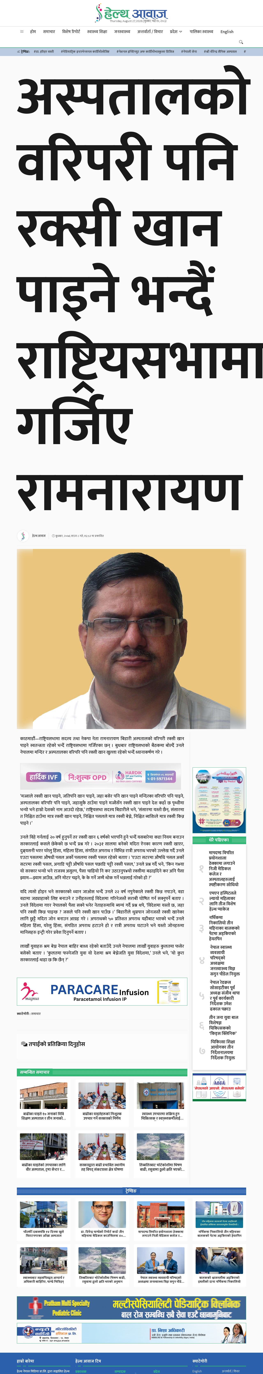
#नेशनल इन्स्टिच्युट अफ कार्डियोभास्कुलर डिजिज (145, 52)
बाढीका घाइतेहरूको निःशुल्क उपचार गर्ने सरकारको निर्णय (102, 1116)
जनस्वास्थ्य (122, 31)
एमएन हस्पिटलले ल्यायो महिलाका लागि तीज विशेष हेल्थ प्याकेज (222, 901)
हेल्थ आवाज (39, 535)
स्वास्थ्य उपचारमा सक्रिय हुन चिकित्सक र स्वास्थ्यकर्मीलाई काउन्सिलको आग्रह (160, 1118)
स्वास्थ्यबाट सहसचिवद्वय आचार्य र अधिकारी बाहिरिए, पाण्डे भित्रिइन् (43, 1280)
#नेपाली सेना (189, 52)
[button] (22, 31)
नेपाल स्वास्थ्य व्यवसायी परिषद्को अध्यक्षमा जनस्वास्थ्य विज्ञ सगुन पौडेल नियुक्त (225, 961)
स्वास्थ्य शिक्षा (97, 31)
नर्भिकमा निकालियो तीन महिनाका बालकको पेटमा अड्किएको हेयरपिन (224, 928)
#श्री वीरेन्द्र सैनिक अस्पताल (220, 52)
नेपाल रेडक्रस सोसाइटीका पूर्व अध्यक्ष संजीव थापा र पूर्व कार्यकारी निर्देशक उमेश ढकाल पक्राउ (225, 996)
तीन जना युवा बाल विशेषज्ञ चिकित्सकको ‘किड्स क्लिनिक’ (223, 1025)
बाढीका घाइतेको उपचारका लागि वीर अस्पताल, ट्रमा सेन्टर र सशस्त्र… (44, 1169)
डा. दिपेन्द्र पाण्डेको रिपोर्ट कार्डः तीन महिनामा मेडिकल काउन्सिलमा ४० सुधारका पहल (102, 1236)
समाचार (49, 31)
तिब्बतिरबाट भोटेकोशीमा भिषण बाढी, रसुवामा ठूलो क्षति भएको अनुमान (160, 1169)
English (226, 31)
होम (33, 31)
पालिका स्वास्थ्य (201, 31)
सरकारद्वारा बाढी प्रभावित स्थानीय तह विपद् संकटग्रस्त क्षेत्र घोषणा (102, 1167)
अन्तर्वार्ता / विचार (150, 31)
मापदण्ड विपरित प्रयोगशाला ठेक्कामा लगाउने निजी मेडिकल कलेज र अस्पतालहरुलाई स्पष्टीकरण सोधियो (224, 869)
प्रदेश (174, 31)
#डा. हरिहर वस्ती (44, 52)
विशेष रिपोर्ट (71, 31)
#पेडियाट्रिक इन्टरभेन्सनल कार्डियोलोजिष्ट (85, 52)
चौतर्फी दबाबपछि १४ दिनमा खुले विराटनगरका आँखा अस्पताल (43, 1234)
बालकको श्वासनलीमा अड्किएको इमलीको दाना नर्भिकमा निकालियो (219, 1280)
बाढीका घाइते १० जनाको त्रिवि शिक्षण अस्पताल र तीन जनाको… (43, 1116)
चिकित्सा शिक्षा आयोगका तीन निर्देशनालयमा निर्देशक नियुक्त (223, 1050)
